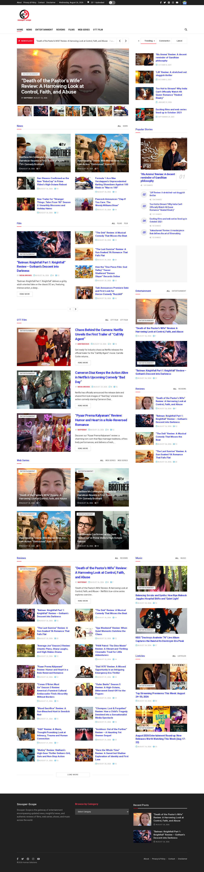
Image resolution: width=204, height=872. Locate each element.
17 (57, 743)
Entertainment (44, 29)
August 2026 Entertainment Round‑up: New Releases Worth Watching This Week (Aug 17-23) (160, 739)
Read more (25, 294)
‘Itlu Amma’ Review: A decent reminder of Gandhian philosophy (171, 57)
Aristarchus (83, 344)
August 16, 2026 (144, 747)
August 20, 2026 (104, 764)
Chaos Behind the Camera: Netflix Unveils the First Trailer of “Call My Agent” (99, 334)
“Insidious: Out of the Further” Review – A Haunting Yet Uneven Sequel (111, 732)
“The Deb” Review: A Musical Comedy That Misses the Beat (171, 436)
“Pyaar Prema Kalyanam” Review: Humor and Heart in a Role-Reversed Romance (101, 420)
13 (115, 240)
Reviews (60, 29)
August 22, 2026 (97, 430)
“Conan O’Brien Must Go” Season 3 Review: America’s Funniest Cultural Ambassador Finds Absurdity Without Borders (52, 690)
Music (183, 558)
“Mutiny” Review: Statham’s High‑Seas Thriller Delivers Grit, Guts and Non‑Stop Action (53, 753)
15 (57, 719)
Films (71, 29)
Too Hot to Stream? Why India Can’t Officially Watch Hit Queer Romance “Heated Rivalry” (166, 207)
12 (115, 192)
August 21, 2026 (104, 677)
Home (20, 29)
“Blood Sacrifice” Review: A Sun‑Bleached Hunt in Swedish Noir (53, 711)
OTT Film (98, 29)
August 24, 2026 (144, 645)
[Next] (75, 309)
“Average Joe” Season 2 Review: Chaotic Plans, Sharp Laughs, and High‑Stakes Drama (53, 648)
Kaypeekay (28, 98)
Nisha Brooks (25, 275)
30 (156, 701)
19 (57, 701)
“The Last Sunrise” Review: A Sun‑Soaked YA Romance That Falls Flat (111, 252)
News (29, 29)
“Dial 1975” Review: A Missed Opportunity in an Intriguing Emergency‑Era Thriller (110, 669)
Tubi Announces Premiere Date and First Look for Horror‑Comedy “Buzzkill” (112, 291)
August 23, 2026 (100, 387)
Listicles (182, 656)
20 (115, 260)
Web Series (84, 29)
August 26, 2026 (28, 169)
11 (39, 169)
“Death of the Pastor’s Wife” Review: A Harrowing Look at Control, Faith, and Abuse (72, 41)
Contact (41, 2)
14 (57, 189)
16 (115, 298)
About (19, 2)
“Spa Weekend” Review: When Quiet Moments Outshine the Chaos (111, 631)
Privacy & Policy (29, 2)
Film (126, 223)
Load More (73, 775)
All (119, 126)
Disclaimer (50, 2)
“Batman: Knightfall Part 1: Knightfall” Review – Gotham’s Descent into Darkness (41, 267)
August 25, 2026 (104, 210)
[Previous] (70, 309)
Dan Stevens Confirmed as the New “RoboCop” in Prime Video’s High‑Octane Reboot (53, 181)
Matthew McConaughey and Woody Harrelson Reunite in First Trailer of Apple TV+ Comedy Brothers (41, 161)
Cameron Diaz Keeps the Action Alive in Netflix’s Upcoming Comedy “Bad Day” (101, 377)
